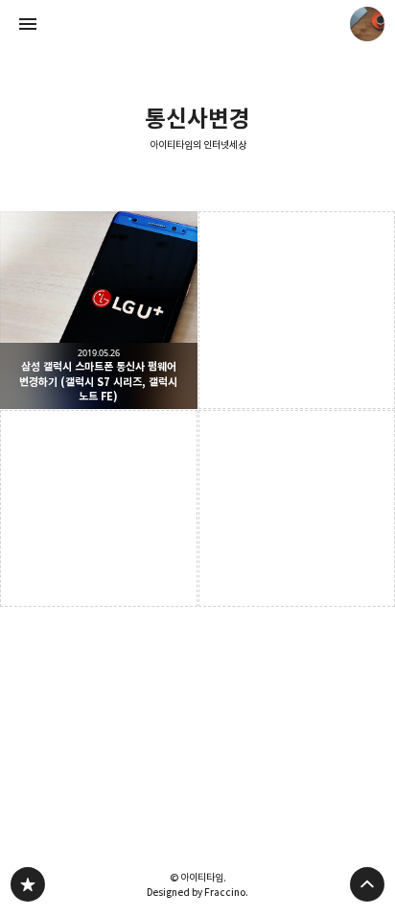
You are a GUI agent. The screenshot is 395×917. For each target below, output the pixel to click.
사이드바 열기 (28, 24)
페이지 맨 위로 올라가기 (367, 884)
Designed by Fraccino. (197, 892)
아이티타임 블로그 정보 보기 (367, 24)
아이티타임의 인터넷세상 (198, 145)
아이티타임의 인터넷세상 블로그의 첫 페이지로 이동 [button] (197, 24)
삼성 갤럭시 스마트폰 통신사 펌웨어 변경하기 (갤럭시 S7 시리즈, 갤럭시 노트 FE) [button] (99, 310)
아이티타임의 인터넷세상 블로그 (28, 884)
